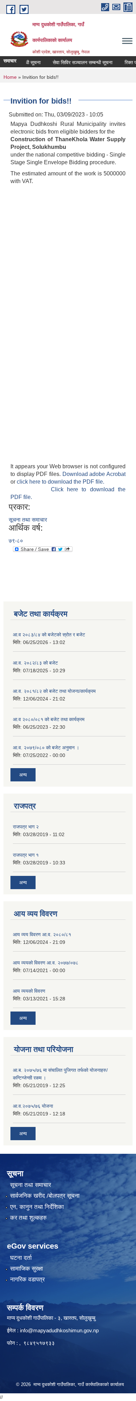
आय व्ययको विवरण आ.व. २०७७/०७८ (45, 962)
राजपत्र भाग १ (26, 855)
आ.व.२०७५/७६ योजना (33, 1106)
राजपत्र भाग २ (26, 827)
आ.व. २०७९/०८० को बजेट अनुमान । (46, 747)
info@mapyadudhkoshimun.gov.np (59, 1330)
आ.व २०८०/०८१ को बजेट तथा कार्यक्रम (48, 719)
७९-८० (16, 541)
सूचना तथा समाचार (28, 520)
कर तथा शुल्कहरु (28, 1217)
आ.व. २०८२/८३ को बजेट (35, 663)
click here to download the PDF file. (60, 482)
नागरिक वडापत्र (27, 1279)
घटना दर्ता (21, 1258)
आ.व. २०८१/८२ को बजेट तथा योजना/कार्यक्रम (54, 691)
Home (10, 77)
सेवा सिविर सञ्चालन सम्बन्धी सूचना (76, 62)
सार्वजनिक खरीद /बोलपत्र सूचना (45, 1195)
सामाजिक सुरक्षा (26, 1268)
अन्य (23, 775)
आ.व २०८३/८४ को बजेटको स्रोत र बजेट (49, 634)
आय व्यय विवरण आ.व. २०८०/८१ (42, 934)
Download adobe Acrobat (94, 474)
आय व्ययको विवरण (29, 991)
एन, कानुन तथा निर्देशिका (37, 1207)
